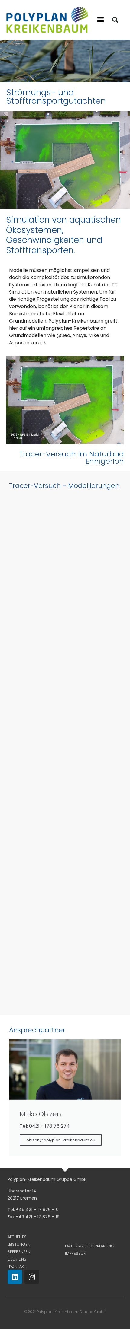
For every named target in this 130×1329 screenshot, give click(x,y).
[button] (100, 20)
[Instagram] (31, 1277)
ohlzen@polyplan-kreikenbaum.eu (60, 1140)
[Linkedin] (15, 1277)
